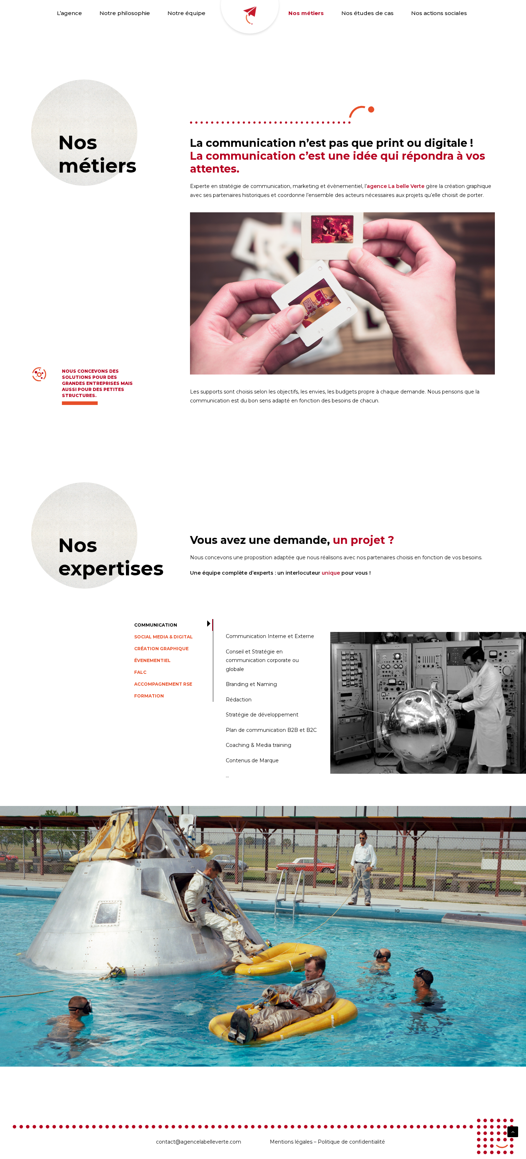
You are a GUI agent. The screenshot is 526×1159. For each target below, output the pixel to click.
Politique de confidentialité (351, 1142)
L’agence (69, 13)
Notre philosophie (124, 13)
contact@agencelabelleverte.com (198, 1142)
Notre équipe (186, 13)
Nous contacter (247, 18)
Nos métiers (306, 13)
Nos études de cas (367, 13)
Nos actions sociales (439, 13)
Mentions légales (291, 1142)
